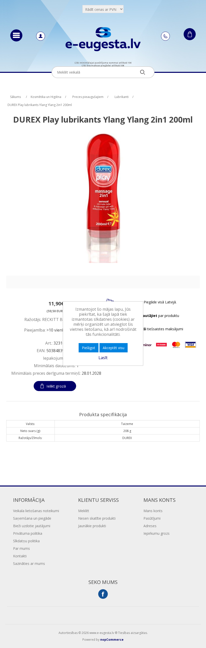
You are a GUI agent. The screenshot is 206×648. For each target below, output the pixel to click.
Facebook (103, 594)
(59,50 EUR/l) (56, 310)
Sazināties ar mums (29, 563)
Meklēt (83, 510)
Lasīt (103, 357)
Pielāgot (88, 347)
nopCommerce (112, 639)
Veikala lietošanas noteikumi (36, 510)
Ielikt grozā (56, 386)
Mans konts (153, 510)
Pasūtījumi (152, 518)
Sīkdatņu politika (26, 540)
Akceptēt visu (113, 347)
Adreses (150, 525)
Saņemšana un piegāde (32, 518)
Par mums (21, 548)
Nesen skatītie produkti (97, 518)
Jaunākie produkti (92, 525)
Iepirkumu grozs (156, 533)
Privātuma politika (27, 533)
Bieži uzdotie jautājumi (31, 525)
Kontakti (20, 556)
